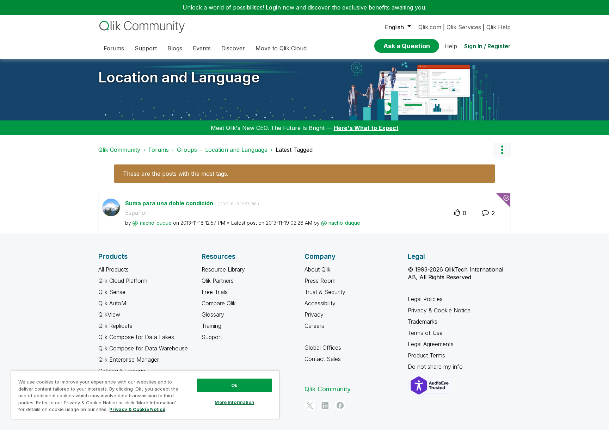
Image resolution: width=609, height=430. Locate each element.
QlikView (109, 314)
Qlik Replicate (115, 325)
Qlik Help (498, 27)
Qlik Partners (218, 280)
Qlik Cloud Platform (122, 280)
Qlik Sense (111, 291)
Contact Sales (322, 358)
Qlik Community (119, 149)
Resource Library (223, 269)
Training (211, 325)
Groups (187, 149)
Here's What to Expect (366, 127)
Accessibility (320, 303)
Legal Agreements (431, 344)
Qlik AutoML (113, 303)
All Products (113, 269)
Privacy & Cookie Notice (439, 310)
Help (450, 46)
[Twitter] (309, 405)
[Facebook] (340, 405)
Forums (158, 149)
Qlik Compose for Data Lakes (136, 337)
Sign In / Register (487, 46)
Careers (314, 325)
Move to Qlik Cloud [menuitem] (281, 48)
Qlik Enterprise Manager (128, 359)
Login (273, 7)
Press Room (320, 280)
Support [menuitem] (146, 48)
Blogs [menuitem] (174, 48)
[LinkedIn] (325, 405)
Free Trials (215, 291)
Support (212, 337)
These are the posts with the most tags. (175, 173)
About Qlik (317, 269)
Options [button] (502, 150)
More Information (234, 402)
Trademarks (422, 321)
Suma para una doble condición (192, 203)
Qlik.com (429, 27)
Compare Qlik (219, 303)
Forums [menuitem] (114, 48)
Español (136, 212)
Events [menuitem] (202, 48)
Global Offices (322, 347)
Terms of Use (425, 332)
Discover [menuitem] (233, 48)
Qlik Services (464, 27)
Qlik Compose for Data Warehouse (143, 348)
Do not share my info (436, 366)
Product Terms (426, 355)
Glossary (213, 314)
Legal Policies (425, 299)
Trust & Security (324, 291)
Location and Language (179, 77)
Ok (234, 385)
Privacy (314, 314)
